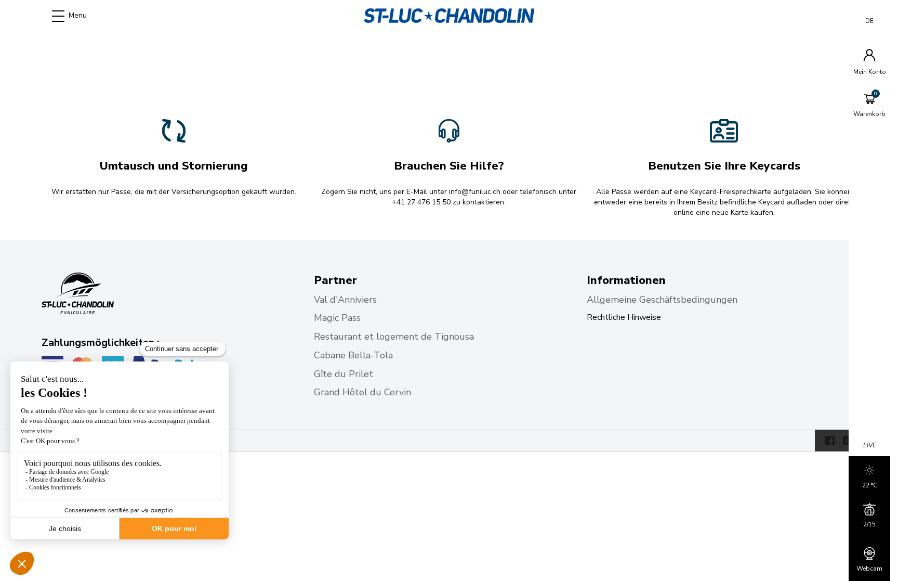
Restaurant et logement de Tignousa (394, 336)
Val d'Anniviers (346, 299)
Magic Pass (338, 318)
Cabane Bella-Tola (354, 355)
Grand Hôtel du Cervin (364, 392)
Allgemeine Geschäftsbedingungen (662, 299)
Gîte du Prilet (345, 374)
